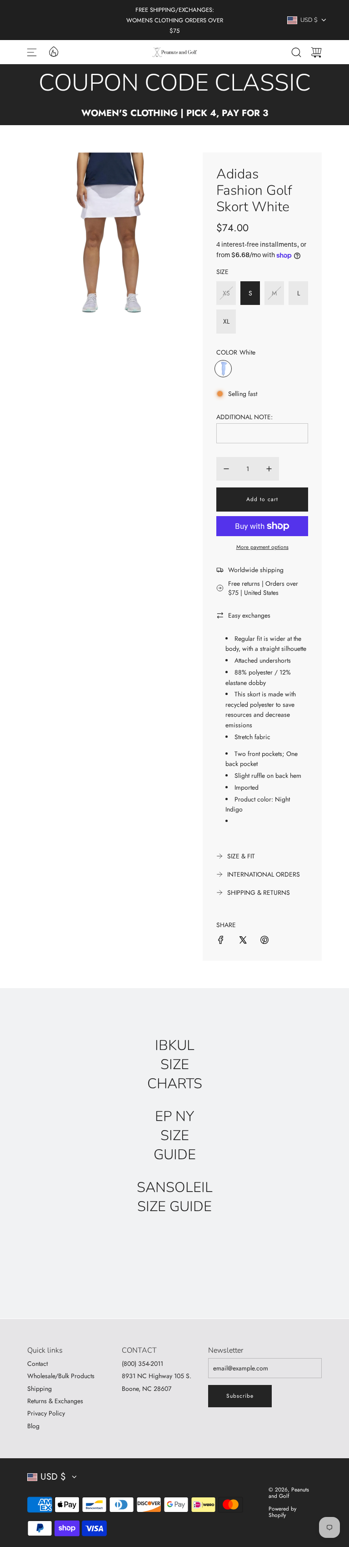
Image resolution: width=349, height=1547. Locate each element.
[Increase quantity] (269, 469)
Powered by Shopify (282, 1512)
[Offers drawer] (53, 51)
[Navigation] (31, 52)
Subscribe (240, 1396)
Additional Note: (244, 416)
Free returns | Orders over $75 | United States (263, 588)
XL (226, 321)
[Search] (296, 52)
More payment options (262, 547)
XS (226, 293)
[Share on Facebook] (221, 941)
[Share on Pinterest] (264, 941)
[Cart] (316, 52)
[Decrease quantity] (226, 469)
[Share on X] (243, 941)
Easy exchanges (249, 615)
